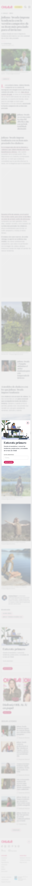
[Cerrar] (27, 422)
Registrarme (9, 462)
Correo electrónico (9, 454)
